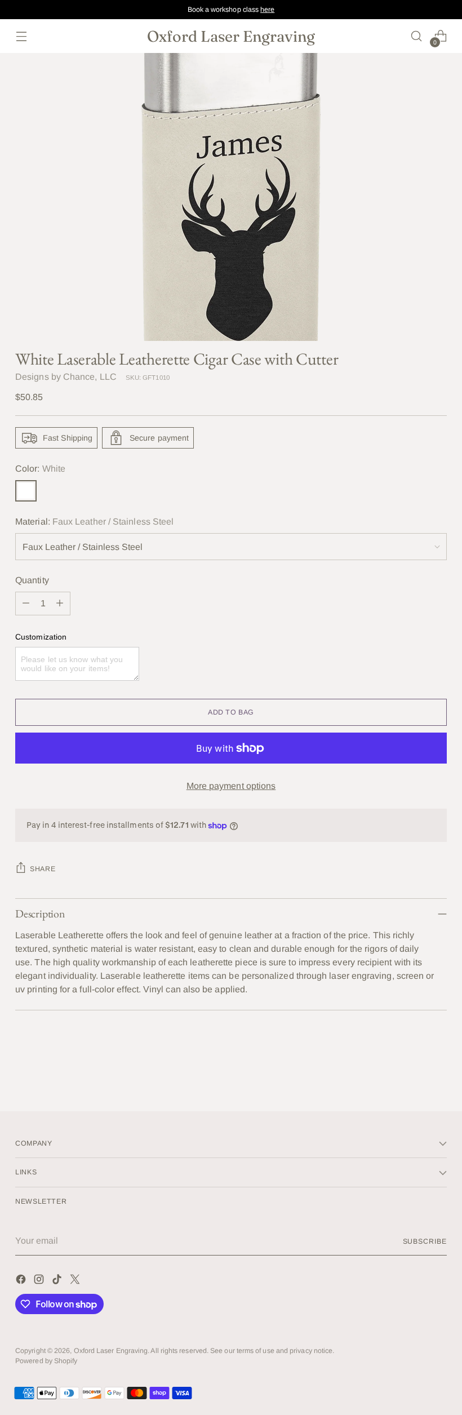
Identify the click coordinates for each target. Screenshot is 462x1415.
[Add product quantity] (60, 603)
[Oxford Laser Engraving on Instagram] (40, 1281)
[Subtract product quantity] (26, 603)
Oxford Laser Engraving (111, 1351)
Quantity (32, 580)
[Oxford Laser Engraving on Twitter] (76, 1281)
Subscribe (425, 1241)
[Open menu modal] (21, 36)
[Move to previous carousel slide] (411, 1072)
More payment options (231, 786)
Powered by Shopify (46, 1361)
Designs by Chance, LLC (66, 377)
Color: (40, 468)
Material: (94, 521)
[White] (26, 491)
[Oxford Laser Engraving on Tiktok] (58, 1281)
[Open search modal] (416, 36)
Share (42, 869)
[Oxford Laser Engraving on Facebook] (22, 1281)
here (267, 10)
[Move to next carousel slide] (437, 1071)
